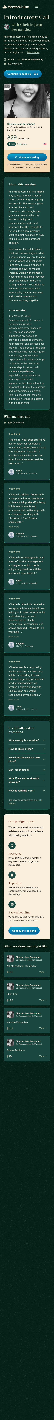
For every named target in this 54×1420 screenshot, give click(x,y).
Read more (33, 52)
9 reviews (17, 63)
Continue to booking (27, 157)
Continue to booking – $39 (22, 73)
